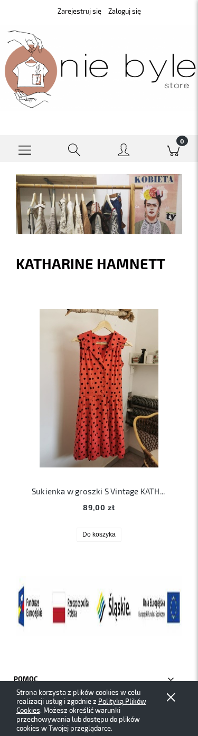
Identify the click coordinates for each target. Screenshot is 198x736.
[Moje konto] (124, 151)
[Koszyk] (173, 149)
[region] (99, 204)
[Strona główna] (99, 68)
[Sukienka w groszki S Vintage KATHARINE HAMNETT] (99, 388)
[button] (25, 149)
